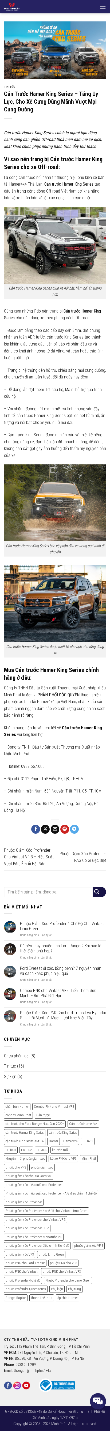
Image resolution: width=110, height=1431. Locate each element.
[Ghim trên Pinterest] (64, 829)
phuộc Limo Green (51, 1254)
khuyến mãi (60, 1150)
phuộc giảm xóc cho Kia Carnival (29, 1176)
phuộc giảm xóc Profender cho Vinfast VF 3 (35, 1220)
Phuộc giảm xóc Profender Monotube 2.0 (34, 1237)
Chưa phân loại (16, 1055)
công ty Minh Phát (18, 1115)
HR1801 (11, 1150)
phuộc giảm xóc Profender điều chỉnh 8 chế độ (37, 1246)
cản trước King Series (63, 1132)
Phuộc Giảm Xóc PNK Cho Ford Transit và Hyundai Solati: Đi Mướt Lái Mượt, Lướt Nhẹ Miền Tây (63, 1015)
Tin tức (9, 87)
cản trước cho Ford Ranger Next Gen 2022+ (35, 1124)
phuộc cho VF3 (16, 1167)
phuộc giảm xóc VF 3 (88, 1246)
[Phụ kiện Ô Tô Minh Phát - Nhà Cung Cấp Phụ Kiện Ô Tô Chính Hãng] (21, 6)
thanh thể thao (41, 1298)
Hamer (53, 1141)
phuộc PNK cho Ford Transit (25, 1263)
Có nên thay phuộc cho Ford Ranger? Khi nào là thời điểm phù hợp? (60, 948)
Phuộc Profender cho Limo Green (68, 1280)
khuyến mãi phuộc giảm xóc (25, 1158)
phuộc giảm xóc (42, 1167)
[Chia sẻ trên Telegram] (74, 829)
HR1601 (87, 1141)
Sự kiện (10, 1076)
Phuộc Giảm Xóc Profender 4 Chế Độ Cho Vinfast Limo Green (62, 926)
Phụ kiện (57, 1289)
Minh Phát (88, 1158)
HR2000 (42, 1150)
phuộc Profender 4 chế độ (23, 1280)
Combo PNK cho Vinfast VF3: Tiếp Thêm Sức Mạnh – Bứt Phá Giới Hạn (58, 993)
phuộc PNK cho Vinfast (22, 1272)
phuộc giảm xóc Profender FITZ (27, 1228)
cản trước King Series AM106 (25, 1141)
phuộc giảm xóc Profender (24, 1202)
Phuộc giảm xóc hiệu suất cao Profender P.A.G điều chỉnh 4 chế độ (51, 1193)
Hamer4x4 (70, 1141)
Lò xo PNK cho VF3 (63, 1158)
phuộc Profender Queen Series (26, 1289)
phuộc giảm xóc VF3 (20, 1254)
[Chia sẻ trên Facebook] (35, 829)
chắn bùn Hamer (17, 1107)
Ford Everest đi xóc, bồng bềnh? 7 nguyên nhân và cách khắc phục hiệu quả (60, 971)
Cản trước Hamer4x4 (83, 1124)
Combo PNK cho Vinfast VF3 (54, 1107)
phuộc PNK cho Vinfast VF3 (62, 1272)
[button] (103, 6)
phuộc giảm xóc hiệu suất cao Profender (34, 1185)
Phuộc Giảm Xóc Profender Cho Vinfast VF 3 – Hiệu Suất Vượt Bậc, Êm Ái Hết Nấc (29, 857)
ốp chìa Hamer (67, 1298)
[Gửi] (99, 892)
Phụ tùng (74, 1289)
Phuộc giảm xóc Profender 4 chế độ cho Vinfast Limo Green (46, 1211)
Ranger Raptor (16, 1298)
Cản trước (43, 1115)
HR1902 (26, 1150)
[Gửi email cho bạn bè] (55, 829)
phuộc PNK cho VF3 (63, 1263)
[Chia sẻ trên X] (45, 829)
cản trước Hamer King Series (25, 1132)
